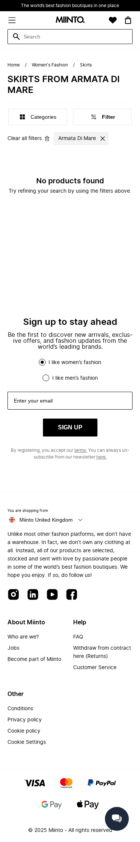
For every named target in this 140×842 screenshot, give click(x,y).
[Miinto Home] (70, 20)
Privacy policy (24, 720)
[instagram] (13, 595)
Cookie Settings (26, 742)
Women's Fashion (50, 65)
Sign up (70, 427)
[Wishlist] (112, 20)
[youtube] (52, 595)
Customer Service (94, 667)
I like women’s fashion (75, 362)
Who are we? (23, 637)
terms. (80, 450)
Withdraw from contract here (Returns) (102, 652)
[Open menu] (12, 20)
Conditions (20, 708)
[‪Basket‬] (128, 20)
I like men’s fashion (75, 378)
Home (13, 65)
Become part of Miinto (34, 659)
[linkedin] (33, 595)
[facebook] (72, 595)
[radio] (42, 362)
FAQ (78, 637)
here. (101, 457)
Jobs (13, 648)
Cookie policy (23, 731)
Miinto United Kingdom (46, 520)
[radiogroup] (70, 370)
